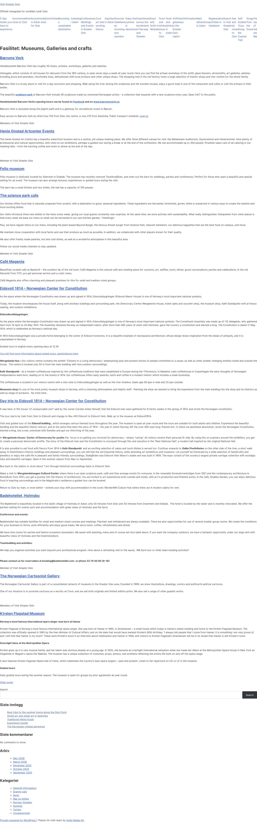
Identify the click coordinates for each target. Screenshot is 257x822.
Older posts (6, 682)
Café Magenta (12, 261)
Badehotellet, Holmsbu (20, 495)
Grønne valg (20, 791)
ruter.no (144, 115)
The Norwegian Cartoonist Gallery (30, 576)
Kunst (16, 795)
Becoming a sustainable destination (64, 24)
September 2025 (22, 772)
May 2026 (19, 758)
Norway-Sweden (22, 802)
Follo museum (12, 168)
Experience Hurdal (17, 723)
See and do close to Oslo (235, 27)
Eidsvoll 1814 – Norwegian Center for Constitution (43, 288)
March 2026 (20, 761)
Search (4, 689)
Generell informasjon (24, 788)
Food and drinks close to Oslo (162, 27)
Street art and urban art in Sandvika (27, 715)
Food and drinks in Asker (169, 25)
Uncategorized (21, 813)
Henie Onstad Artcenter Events (27, 131)
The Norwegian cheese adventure (26, 726)
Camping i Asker (76, 20)
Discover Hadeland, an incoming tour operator (120, 27)
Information (190, 18)
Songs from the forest (249, 24)
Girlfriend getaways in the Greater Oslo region (178, 27)
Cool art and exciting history (100, 24)
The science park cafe (19, 195)
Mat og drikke (21, 798)
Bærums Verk (12, 58)
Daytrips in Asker (109, 20)
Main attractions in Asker (202, 22)
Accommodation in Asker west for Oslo (40, 22)
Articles (54, 18)
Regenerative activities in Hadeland (216, 22)
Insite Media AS (75, 820)
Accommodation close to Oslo (21, 20)
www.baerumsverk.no (106, 101)
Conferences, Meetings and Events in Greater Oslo (88, 25)
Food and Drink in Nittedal (154, 24)
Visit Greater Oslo (10, 4)
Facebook (78, 101)
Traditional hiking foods (20, 719)
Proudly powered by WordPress (18, 820)
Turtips (17, 809)
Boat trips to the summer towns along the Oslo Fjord (36, 712)
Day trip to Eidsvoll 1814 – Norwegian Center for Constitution (53, 401)
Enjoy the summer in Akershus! (131, 24)
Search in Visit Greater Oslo (227, 24)
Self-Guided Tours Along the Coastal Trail (242, 29)
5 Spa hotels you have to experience (6, 24)
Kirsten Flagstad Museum (22, 613)
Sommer (17, 805)
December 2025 (22, 765)
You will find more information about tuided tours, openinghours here (39, 353)
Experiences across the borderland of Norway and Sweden (143, 27)
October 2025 (21, 769)
